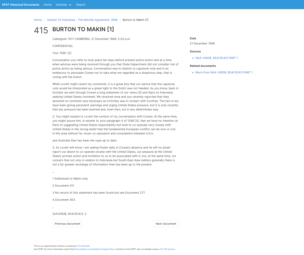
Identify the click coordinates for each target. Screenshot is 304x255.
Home (48, 4)
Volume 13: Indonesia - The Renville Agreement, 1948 (82, 20)
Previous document (67, 223)
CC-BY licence (167, 249)
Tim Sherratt (83, 246)
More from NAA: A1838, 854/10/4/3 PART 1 (224, 72)
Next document (166, 223)
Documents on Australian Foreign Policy (95, 249)
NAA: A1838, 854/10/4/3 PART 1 (216, 58)
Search (80, 4)
